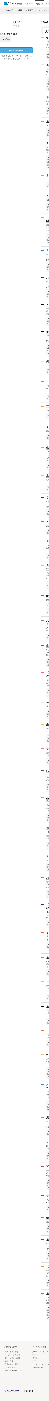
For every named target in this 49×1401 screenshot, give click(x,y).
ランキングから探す (12, 1358)
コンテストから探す (12, 1354)
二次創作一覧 (9, 1367)
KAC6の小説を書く (16, 50)
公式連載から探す (11, 1364)
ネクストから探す (11, 1351)
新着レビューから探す (13, 1370)
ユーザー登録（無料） (21, 55)
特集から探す (9, 1361)
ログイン (25, 58)
